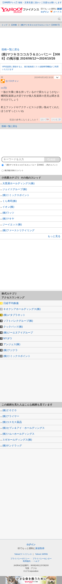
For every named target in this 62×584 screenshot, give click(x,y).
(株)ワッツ (8, 212)
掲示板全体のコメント (14, 170)
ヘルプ (36, 561)
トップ (4, 25)
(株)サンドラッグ (12, 445)
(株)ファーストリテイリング (18, 230)
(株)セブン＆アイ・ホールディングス (23, 428)
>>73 (4, 88)
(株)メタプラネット (14, 315)
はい (45, 119)
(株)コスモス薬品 (12, 422)
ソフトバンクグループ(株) (18, 320)
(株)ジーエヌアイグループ (18, 332)
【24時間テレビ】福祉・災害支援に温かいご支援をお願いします (32, 2)
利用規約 (27, 561)
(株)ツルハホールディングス (18, 433)
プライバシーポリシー (20, 558)
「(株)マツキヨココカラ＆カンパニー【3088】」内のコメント (31, 165)
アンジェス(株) (11, 344)
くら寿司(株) (9, 201)
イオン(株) (8, 207)
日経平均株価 (11, 303)
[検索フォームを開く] (59, 19)
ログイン (45, 12)
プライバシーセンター (42, 558)
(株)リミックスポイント (15, 195)
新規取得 (39, 548)
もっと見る (54, 236)
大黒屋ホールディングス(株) (18, 183)
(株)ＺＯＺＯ (9, 410)
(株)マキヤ (8, 218)
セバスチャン (12, 81)
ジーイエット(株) (12, 224)
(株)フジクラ (10, 350)
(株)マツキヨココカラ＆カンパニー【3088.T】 (40, 25)
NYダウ (7, 338)
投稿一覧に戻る (10, 49)
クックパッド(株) (13, 326)
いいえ (56, 119)
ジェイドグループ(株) (14, 189)
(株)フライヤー (10, 416)
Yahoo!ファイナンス (23, 554)
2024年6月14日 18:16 (43, 77)
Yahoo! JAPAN (41, 554)
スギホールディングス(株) (17, 439)
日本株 (14, 25)
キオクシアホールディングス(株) (22, 309)
